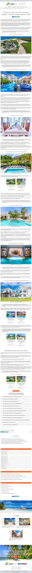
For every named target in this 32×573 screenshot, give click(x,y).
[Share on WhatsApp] (16, 16)
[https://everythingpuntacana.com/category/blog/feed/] (19, 16)
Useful (21, 6)
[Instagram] (22, 564)
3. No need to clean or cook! (4, 487)
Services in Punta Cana (4, 462)
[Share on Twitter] (15, 16)
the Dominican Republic (15, 19)
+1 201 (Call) (18, 571)
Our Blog (16, 516)
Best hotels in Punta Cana (4, 459)
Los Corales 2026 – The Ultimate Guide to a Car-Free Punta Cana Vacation (11, 438)
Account (15, 0)
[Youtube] (24, 564)
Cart (17, 0)
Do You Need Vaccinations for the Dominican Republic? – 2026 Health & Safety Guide (12, 475)
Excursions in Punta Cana (4, 456)
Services (18, 6)
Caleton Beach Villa (5, 66)
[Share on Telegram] (18, 16)
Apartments (9, 6)
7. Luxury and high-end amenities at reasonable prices (8, 493)
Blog (23, 6)
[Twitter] (20, 564)
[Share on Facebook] (12, 16)
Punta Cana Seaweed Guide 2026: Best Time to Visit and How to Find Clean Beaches (12, 443)
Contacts (13, 566)
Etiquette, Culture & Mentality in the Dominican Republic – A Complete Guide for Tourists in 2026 (14, 441)
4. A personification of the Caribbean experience (7, 489)
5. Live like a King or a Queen (4, 490)
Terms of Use (19, 566)
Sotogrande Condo (11, 66)
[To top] (30, 432)
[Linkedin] (26, 564)
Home (1, 8)
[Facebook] (19, 564)
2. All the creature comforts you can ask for (6, 486)
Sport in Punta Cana (3, 468)
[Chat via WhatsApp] (20, 556)
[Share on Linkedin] (13, 16)
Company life (3, 465)
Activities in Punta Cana (4, 458)
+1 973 (21, 4)
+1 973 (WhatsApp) (24, 571)
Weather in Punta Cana (4, 452)
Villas (6, 6)
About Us (16, 566)
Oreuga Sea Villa (17, 66)
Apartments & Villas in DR (4, 455)
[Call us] (18, 556)
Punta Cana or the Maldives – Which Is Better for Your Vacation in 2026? (11, 442)
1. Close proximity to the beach (5, 484)
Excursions (14, 6)
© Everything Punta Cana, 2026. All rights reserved (9, 571)
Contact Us (31, 158)
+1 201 (21, 3)
